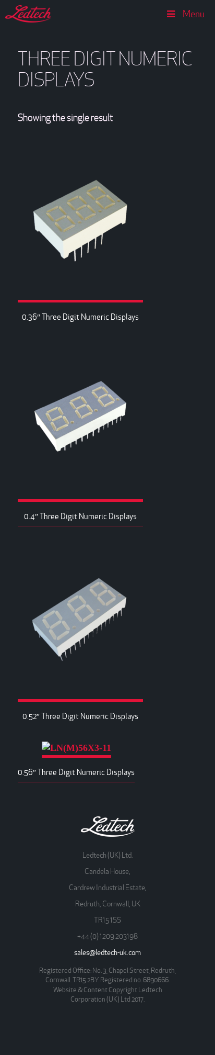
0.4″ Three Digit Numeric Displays (80, 516)
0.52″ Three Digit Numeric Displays (80, 716)
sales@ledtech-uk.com (107, 952)
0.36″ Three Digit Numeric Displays (80, 317)
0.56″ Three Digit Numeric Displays (76, 772)
